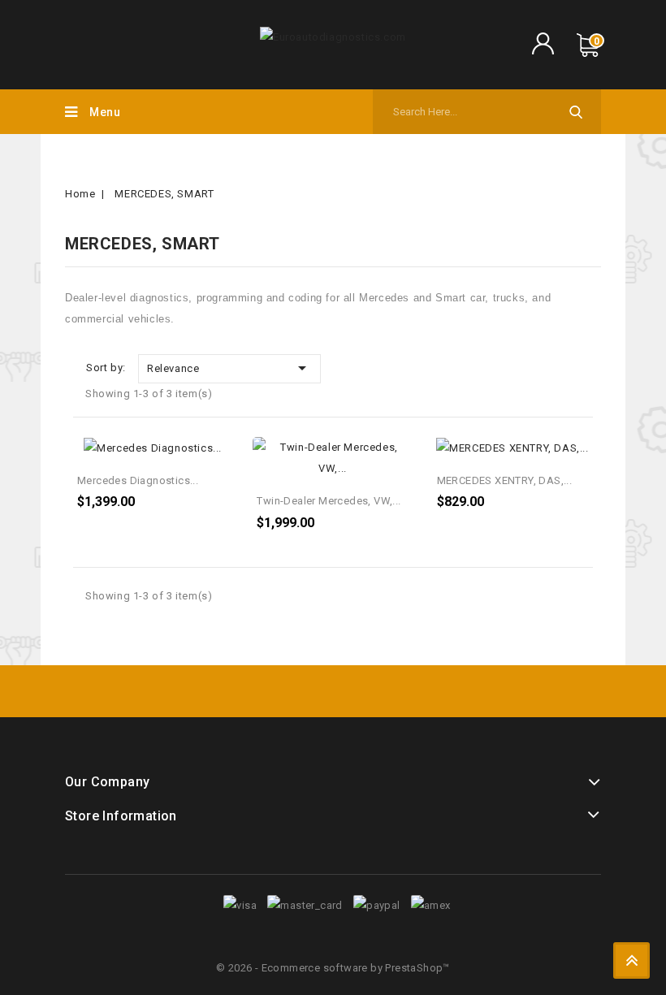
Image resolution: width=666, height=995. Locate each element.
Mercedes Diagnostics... (137, 480)
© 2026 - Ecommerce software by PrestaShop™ (333, 968)
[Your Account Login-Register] (542, 45)
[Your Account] (542, 51)
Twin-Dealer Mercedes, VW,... (328, 501)
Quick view (218, 455)
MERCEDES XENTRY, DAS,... (505, 480)
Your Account (542, 37)
